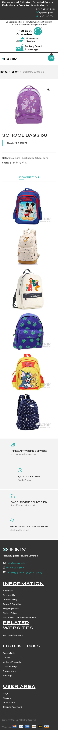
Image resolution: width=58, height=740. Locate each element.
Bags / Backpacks (24, 157)
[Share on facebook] (10, 163)
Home (4, 72)
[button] (48, 90)
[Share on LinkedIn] (17, 163)
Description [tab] (29, 177)
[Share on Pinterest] (23, 163)
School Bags (41, 157)
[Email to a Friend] (26, 163)
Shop (15, 72)
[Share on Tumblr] (20, 163)
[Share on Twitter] (13, 163)
